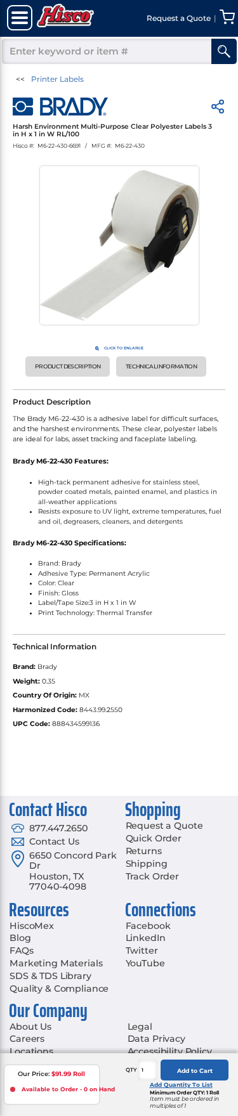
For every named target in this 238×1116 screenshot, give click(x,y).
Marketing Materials (56, 963)
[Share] (217, 109)
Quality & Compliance (59, 988)
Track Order (152, 876)
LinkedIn (146, 938)
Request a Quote (164, 826)
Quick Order (154, 838)
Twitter (142, 950)
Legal (140, 1027)
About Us (30, 1027)
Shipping (147, 864)
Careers (27, 1039)
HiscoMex (32, 926)
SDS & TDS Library (50, 976)
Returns (144, 851)
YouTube (145, 963)
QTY (131, 1070)
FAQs (21, 950)
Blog (20, 938)
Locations (31, 1051)
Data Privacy (156, 1039)
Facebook (148, 926)
